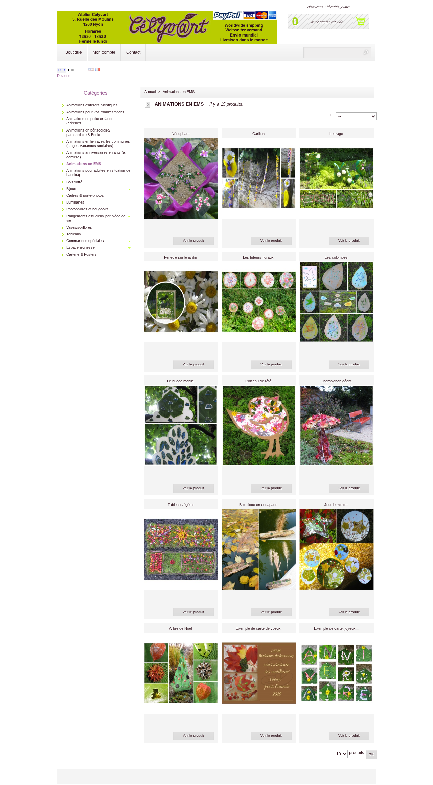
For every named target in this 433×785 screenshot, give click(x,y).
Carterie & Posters (81, 254)
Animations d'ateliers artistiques (92, 105)
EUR (61, 70)
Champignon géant (336, 381)
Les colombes (336, 257)
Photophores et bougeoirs (87, 209)
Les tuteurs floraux (258, 257)
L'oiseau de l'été (258, 381)
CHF (72, 70)
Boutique (73, 52)
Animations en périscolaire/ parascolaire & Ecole (88, 132)
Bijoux (71, 189)
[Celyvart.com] (167, 22)
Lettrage (336, 134)
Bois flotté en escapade (258, 505)
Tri (330, 114)
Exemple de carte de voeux (258, 628)
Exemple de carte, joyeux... (336, 628)
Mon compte (104, 52)
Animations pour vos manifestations (95, 112)
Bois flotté (74, 182)
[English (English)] (91, 70)
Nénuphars (181, 134)
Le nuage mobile (180, 381)
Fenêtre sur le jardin (180, 257)
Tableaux (73, 234)
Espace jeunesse (80, 247)
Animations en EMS (83, 164)
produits (356, 752)
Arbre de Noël (180, 628)
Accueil (150, 92)
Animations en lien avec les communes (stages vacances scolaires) (98, 143)
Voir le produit (193, 240)
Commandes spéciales (85, 241)
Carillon (258, 134)
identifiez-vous (338, 6)
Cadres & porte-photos (85, 195)
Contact (133, 52)
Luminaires (75, 202)
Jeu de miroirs (336, 505)
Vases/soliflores (79, 227)
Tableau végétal (180, 505)
